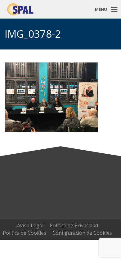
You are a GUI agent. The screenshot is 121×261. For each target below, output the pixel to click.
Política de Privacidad (74, 225)
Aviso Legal (30, 225)
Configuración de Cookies (82, 232)
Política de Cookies (24, 232)
